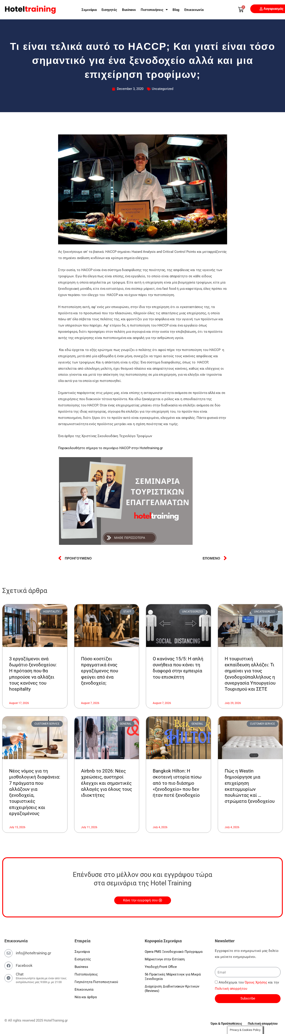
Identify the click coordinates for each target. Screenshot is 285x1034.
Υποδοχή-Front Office (161, 967)
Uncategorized (162, 89)
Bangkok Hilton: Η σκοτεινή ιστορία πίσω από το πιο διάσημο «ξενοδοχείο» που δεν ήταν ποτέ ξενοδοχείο (177, 783)
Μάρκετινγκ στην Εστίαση (165, 959)
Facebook (24, 965)
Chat (20, 974)
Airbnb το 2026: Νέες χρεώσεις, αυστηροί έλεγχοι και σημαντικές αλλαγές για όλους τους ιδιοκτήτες (106, 783)
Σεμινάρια (89, 10)
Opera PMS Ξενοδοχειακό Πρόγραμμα (173, 952)
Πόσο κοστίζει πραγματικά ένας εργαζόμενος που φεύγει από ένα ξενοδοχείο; (99, 671)
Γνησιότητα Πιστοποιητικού (96, 982)
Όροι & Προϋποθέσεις (226, 1023)
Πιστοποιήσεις (152, 10)
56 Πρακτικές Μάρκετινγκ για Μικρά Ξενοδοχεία (173, 976)
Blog (176, 10)
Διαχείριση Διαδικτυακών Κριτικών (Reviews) (172, 988)
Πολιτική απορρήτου (231, 989)
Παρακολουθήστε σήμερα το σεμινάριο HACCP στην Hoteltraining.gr (110, 448)
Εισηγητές (109, 10)
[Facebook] (8, 966)
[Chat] (8, 978)
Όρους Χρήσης (256, 982)
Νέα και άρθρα (86, 997)
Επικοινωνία (194, 10)
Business (129, 10)
